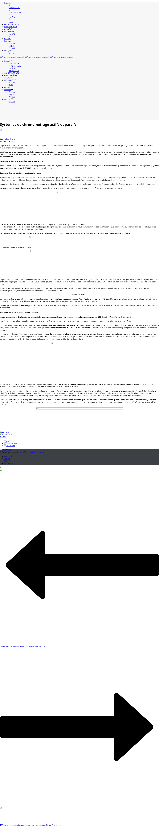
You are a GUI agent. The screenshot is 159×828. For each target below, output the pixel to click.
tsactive (3, 437)
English (11, 46)
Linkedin (7, 461)
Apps (11, 22)
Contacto (40, 452)
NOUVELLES (9, 31)
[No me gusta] (6, 434)
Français (7, 41)
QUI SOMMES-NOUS (12, 24)
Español (12, 43)
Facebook (8, 456)
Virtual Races (14, 70)
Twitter (7, 458)
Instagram (8, 463)
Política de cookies (29, 452)
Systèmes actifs (15, 12)
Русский (12, 48)
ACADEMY (8, 29)
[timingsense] (37, 57)
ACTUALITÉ (13, 34)
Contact (7, 38)
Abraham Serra (8, 139)
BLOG (11, 36)
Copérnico (13, 17)
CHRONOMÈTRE (10, 27)
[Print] (9, 441)
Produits (7, 3)
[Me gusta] (4, 432)
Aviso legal (17, 452)
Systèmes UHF (14, 7)
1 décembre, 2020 (7, 141)
